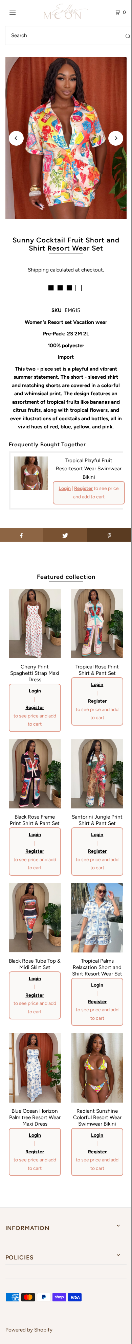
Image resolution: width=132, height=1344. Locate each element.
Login (65, 488)
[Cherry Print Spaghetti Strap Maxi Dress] (35, 624)
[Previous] (16, 138)
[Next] (115, 138)
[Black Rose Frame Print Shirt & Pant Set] (35, 774)
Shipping (38, 269)
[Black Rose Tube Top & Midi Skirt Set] (35, 917)
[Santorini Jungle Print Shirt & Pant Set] (97, 774)
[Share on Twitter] (65, 535)
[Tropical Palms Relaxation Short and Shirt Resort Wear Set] (97, 917)
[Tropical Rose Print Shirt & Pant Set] (97, 624)
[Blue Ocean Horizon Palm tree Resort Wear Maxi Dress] (35, 1068)
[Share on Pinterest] (109, 535)
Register (83, 488)
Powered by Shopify (28, 1329)
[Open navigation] (21, 11)
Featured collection (66, 576)
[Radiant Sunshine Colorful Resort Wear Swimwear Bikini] (97, 1068)
